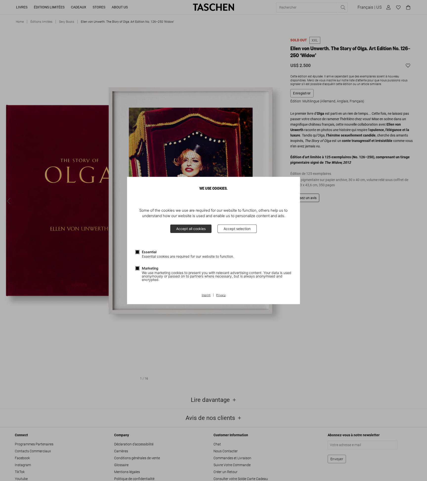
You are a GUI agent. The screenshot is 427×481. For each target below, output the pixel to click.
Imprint (206, 295)
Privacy (221, 295)
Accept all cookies (191, 229)
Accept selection (237, 229)
